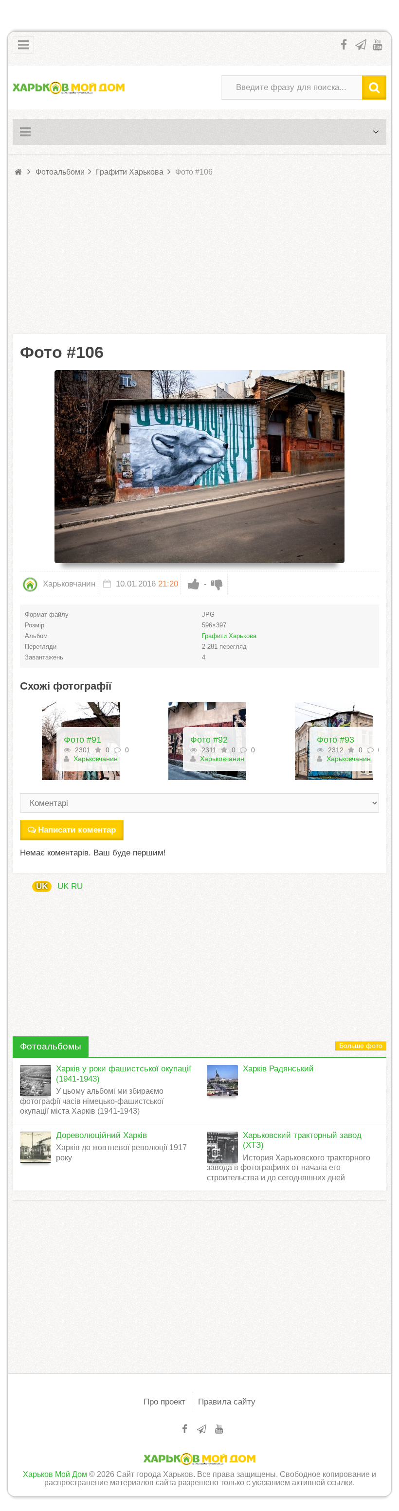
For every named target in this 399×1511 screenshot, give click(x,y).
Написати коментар (77, 830)
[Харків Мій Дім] (69, 87)
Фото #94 (335, 740)
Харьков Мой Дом (55, 1474)
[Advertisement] (199, 256)
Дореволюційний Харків (101, 1135)
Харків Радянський (278, 1068)
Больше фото (360, 1045)
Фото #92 (82, 740)
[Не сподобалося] (217, 584)
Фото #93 (209, 740)
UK (42, 886)
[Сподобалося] (193, 584)
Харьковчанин (67, 583)
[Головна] (19, 172)
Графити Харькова (229, 636)
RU (77, 886)
